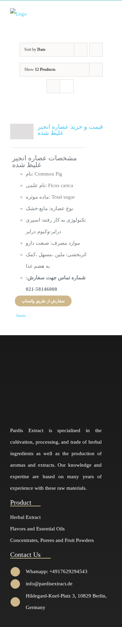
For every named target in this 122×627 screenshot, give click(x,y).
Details (21, 316)
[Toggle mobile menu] (109, 13)
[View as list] (66, 86)
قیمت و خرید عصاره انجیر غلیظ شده (70, 129)
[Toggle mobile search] (97, 13)
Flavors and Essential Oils (37, 528)
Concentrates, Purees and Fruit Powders (52, 540)
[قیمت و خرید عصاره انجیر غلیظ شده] (22, 131)
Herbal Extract (25, 517)
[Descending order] (96, 50)
